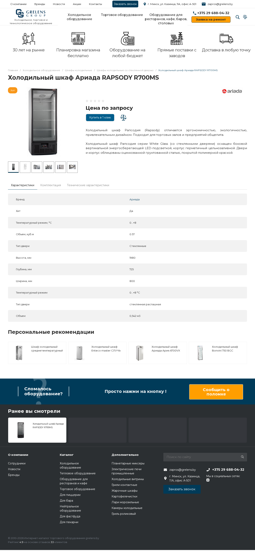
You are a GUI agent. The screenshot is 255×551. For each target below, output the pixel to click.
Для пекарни (69, 522)
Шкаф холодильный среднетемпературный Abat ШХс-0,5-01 (47, 350)
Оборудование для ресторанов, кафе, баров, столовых (166, 19)
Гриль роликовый (124, 514)
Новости (59, 4)
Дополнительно (125, 455)
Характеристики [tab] (22, 185)
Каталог (67, 455)
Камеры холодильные (127, 508)
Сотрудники (17, 463)
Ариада (134, 199)
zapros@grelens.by (220, 4)
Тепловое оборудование (78, 473)
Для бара (66, 500)
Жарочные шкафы (124, 490)
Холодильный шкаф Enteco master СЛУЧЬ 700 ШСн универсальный (106, 352)
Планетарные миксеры (128, 463)
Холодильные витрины (128, 479)
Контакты (95, 4)
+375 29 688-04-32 (213, 13)
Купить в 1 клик (100, 117)
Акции (77, 4)
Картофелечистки (124, 496)
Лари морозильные (125, 502)
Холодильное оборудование (79, 17)
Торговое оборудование (122, 15)
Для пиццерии (70, 495)
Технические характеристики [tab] (88, 185)
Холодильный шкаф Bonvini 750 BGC (225, 348)
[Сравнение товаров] (245, 17)
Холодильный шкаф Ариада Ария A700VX (166, 348)
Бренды (39, 4)
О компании (18, 4)
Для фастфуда (70, 516)
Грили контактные (124, 485)
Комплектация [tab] (50, 185)
